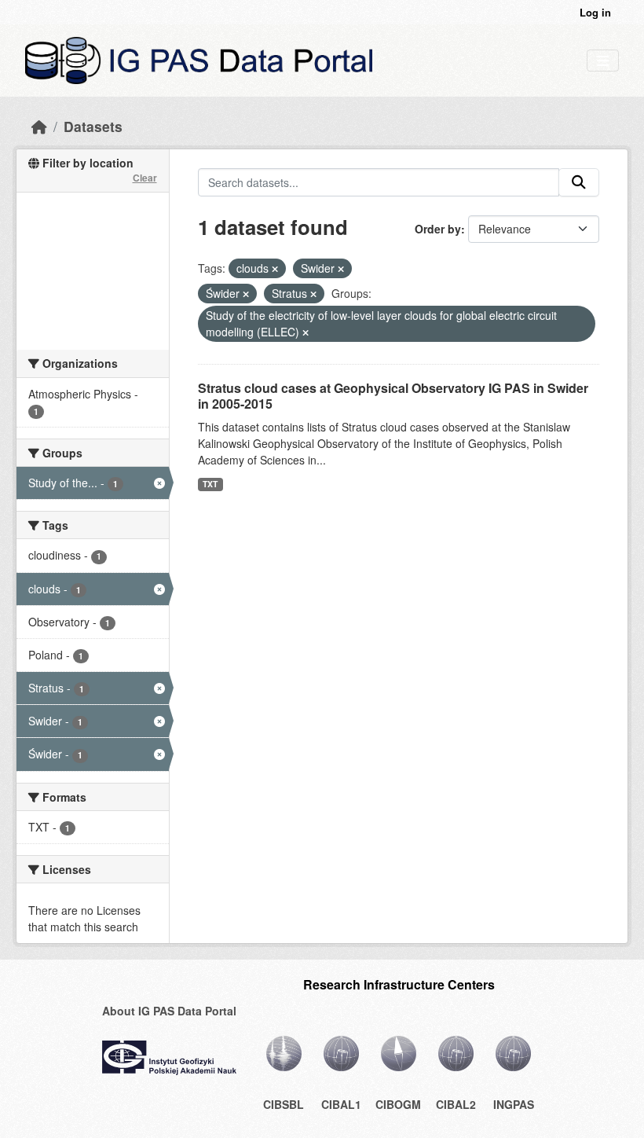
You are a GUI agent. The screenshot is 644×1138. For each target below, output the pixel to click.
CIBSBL (283, 1104)
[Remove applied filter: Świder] (246, 294)
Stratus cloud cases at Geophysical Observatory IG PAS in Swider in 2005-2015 (393, 396)
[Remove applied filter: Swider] (341, 268)
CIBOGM (398, 1104)
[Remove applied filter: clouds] (275, 268)
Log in (595, 12)
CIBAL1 (341, 1104)
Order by (438, 229)
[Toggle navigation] (603, 61)
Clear (145, 178)
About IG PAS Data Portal (169, 1011)
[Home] (39, 126)
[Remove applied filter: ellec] (305, 332)
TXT (210, 484)
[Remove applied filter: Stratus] (313, 294)
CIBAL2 (456, 1104)
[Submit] (578, 182)
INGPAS (513, 1104)
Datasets (93, 126)
